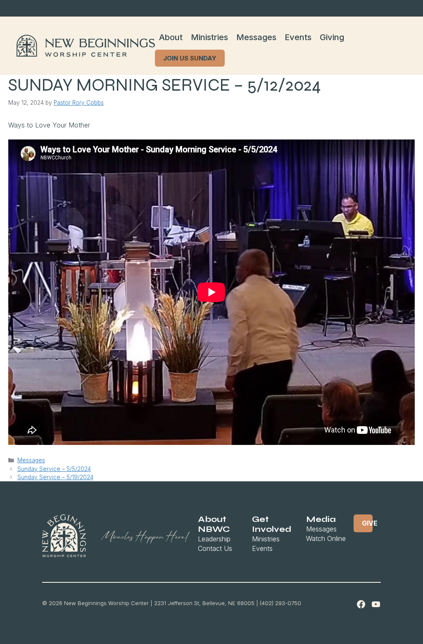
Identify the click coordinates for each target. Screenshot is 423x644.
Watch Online (326, 538)
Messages (256, 37)
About (171, 37)
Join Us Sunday (189, 58)
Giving (332, 37)
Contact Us (215, 548)
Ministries (209, 37)
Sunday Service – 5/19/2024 (55, 477)
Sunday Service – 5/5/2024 (54, 469)
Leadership (214, 539)
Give (367, 523)
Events (298, 37)
